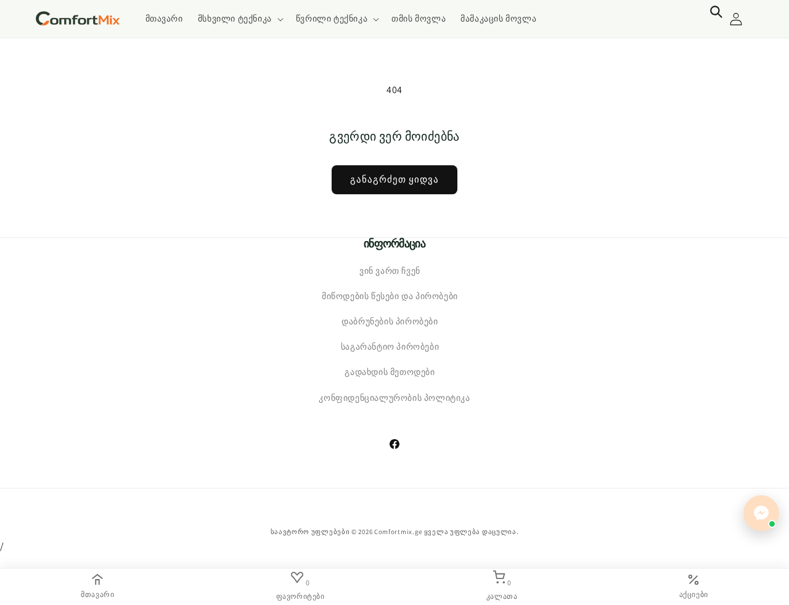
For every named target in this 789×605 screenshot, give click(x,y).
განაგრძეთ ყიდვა (394, 179)
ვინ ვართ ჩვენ (389, 270)
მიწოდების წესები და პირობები (390, 296)
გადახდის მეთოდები (390, 371)
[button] (239, 18)
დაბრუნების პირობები (389, 321)
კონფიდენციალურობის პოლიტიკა (394, 397)
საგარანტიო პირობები (390, 346)
